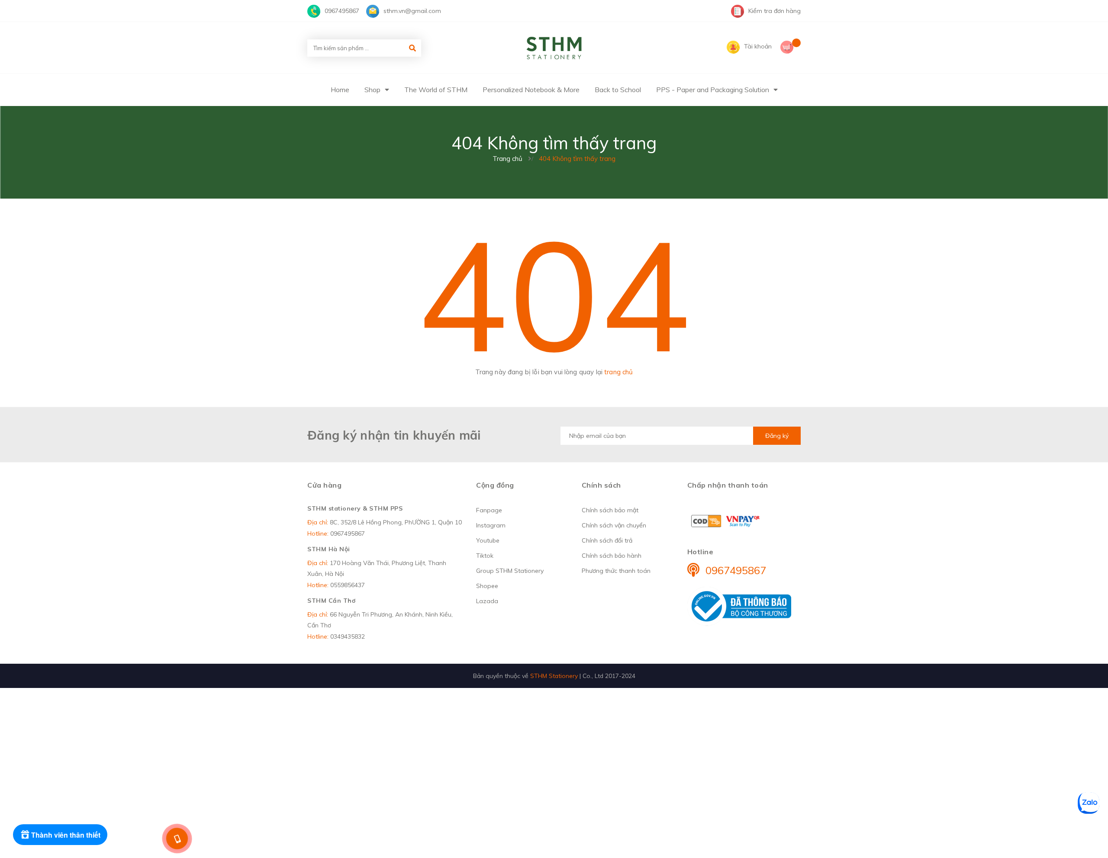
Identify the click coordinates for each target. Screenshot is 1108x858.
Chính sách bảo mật (610, 510)
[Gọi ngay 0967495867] (177, 838)
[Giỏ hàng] (790, 48)
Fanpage (489, 510)
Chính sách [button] (601, 485)
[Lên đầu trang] (929, 836)
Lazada (487, 601)
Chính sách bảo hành (611, 555)
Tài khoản (758, 46)
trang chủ (618, 372)
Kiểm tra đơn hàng (774, 11)
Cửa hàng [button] (324, 485)
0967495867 (342, 11)
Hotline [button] (700, 551)
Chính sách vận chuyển (614, 525)
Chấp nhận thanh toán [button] (727, 485)
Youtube (487, 540)
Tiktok (484, 555)
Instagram (491, 525)
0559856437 (347, 585)
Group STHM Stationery (510, 571)
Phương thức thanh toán (616, 571)
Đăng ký (777, 436)
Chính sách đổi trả (607, 540)
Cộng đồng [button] (495, 485)
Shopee (487, 586)
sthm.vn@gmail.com (412, 11)
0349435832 (347, 636)
